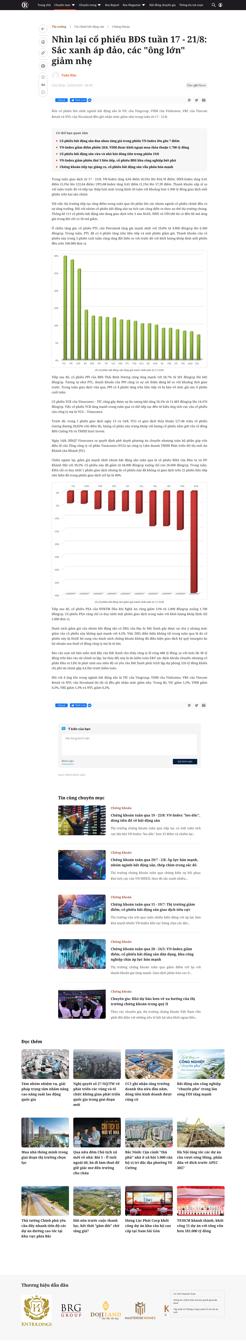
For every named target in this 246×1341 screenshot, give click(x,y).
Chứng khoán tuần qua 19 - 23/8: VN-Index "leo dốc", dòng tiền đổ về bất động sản (155, 818)
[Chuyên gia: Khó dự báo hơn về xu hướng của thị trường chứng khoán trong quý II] (82, 1004)
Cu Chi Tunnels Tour (184, 1293)
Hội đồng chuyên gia (162, 5)
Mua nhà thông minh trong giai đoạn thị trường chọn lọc (44, 1157)
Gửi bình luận (185, 761)
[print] (43, 66)
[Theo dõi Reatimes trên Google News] (196, 85)
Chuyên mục (62, 5)
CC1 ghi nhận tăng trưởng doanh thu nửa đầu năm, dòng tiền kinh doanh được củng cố (148, 1091)
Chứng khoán (121, 26)
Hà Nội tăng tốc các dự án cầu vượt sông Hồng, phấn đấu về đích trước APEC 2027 (199, 1160)
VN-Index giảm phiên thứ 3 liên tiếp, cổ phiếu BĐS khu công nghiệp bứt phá (118, 160)
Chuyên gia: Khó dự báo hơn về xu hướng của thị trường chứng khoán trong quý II (153, 1001)
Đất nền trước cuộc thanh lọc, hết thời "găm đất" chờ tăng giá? (96, 1225)
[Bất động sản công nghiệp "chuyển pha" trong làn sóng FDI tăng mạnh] (201, 1064)
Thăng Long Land (195, 1309)
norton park (201, 1299)
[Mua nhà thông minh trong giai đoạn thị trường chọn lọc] (45, 1132)
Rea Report (112, 5)
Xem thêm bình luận (71, 775)
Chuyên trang (88, 5)
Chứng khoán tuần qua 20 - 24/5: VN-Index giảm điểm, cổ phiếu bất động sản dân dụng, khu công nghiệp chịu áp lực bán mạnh (152, 954)
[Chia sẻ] (43, 42)
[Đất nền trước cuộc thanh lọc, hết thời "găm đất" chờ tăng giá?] (97, 1201)
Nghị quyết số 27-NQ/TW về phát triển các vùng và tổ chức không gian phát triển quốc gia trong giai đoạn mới (96, 1094)
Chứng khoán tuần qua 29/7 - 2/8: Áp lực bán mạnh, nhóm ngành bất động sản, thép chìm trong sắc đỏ (154, 862)
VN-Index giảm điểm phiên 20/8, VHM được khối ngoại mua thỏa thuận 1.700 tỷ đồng (124, 147)
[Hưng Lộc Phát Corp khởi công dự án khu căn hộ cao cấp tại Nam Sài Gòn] (149, 1201)
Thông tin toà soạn (191, 5)
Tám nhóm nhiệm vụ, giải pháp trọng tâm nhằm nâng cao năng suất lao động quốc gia (45, 1091)
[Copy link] (43, 53)
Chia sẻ (61, 100)
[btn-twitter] (196, 100)
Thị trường (59, 26)
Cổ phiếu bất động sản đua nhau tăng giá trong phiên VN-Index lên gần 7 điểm (120, 141)
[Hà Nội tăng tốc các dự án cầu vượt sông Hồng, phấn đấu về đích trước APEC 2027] (201, 1132)
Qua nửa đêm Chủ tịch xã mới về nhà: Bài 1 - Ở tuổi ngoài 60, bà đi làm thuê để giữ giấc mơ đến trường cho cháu (96, 1162)
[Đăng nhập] (220, 6)
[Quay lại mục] (43, 29)
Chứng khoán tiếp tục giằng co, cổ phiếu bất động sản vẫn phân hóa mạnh (116, 167)
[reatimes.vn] (25, 5)
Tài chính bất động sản (89, 26)
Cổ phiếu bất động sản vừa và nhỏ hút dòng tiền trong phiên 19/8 (109, 154)
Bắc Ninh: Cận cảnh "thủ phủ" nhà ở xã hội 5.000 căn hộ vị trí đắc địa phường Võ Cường (149, 1160)
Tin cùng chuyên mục (81, 798)
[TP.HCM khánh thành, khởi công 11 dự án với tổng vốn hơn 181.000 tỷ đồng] (201, 1201)
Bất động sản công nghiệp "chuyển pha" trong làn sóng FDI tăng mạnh (199, 1089)
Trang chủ (44, 5)
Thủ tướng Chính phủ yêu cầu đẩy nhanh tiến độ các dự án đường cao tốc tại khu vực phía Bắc (43, 1228)
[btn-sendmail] (204, 100)
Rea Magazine (132, 5)
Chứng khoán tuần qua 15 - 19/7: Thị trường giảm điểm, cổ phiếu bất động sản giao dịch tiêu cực (153, 907)
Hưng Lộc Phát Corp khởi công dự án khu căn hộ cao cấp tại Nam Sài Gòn (148, 1225)
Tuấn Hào (68, 75)
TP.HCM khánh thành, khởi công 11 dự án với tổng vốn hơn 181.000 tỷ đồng (200, 1225)
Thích (80, 100)
